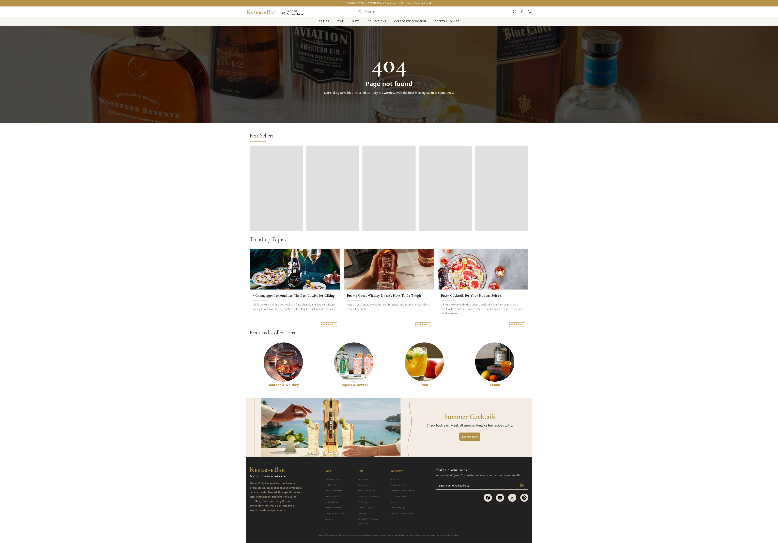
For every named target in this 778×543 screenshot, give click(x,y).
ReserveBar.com (276, 477)
